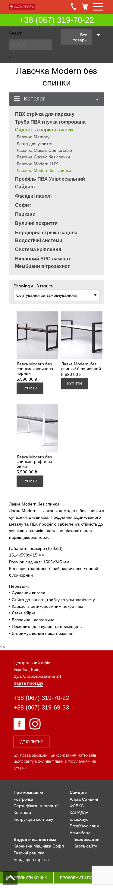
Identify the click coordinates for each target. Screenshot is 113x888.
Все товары (80, 37)
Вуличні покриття (36, 223)
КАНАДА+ (79, 812)
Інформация (86, 839)
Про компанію (28, 792)
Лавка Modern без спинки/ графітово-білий (35, 461)
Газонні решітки (29, 852)
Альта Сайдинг (84, 799)
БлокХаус (79, 819)
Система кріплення (38, 249)
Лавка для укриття (34, 143)
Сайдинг (25, 186)
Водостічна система (35, 839)
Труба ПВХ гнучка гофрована (50, 121)
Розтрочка (23, 799)
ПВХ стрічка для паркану (44, 114)
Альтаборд (80, 832)
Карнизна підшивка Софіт (39, 846)
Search (16, 33)
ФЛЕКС (77, 805)
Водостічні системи (38, 240)
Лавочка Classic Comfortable (44, 150)
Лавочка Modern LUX (37, 163)
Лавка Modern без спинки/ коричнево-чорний (36, 369)
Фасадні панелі (33, 196)
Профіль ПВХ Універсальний (50, 179)
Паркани (25, 214)
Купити (30, 388)
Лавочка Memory (33, 136)
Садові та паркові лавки (44, 129)
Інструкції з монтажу (33, 819)
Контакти (22, 812)
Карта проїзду (28, 683)
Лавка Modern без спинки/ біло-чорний (81, 366)
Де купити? (31, 742)
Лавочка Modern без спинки (44, 170)
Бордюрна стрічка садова (46, 232)
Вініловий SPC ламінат (43, 258)
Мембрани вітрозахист (42, 266)
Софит (23, 205)
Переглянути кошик (26, 878)
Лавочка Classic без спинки (43, 156)
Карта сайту (85, 846)
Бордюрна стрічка (31, 859)
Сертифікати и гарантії (36, 805)
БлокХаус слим (84, 826)
